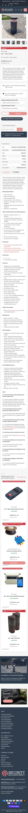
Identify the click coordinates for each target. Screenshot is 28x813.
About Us (3, 759)
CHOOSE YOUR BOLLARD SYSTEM (9, 100)
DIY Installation (5, 737)
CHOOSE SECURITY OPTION (8, 105)
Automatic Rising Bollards (7, 716)
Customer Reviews (6, 743)
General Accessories (6, 726)
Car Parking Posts (5, 718)
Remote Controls (20, 435)
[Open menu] (25, 9)
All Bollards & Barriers (6, 728)
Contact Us (11, 3)
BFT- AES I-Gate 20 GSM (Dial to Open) (14, 596)
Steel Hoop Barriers (6, 721)
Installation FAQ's (5, 746)
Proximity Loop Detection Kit (14, 551)
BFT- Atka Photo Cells (14, 638)
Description (6, 172)
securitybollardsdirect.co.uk (14, 549)
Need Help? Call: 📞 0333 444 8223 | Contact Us (14, 1)
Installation (16, 172)
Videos (3, 748)
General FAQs (4, 744)
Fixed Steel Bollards (6, 719)
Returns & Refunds (6, 762)
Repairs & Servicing (6, 739)
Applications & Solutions (7, 741)
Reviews (17, 3)
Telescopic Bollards (6, 714)
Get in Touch (8, 701)
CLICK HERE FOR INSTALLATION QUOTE (12, 118)
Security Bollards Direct (12, 810)
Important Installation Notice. (11, 252)
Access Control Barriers (7, 723)
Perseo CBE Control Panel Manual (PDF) (14, 250)
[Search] (15, 9)
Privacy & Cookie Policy (7, 766)
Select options (14, 562)
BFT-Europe (4, 51)
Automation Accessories (13, 310)
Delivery (3, 761)
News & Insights (5, 757)
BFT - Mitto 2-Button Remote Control (14, 509)
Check (19, 129)
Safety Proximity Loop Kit (11, 427)
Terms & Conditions (6, 764)
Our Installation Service (7, 735)
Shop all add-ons (21, 477)
